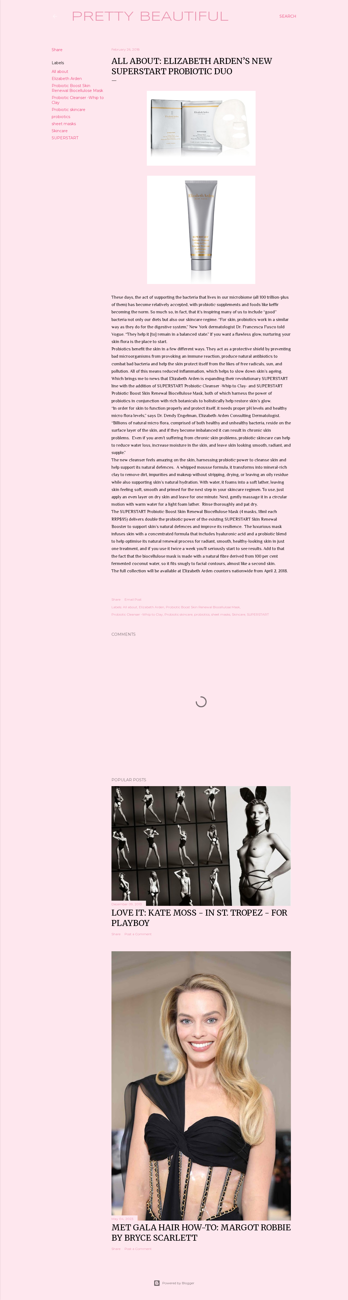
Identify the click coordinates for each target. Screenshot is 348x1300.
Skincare (60, 130)
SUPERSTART (65, 137)
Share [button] (57, 49)
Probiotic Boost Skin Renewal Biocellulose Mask (77, 88)
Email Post (133, 599)
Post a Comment (138, 934)
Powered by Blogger (178, 1283)
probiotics (61, 116)
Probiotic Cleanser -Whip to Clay (137, 614)
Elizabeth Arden (67, 78)
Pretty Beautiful (150, 16)
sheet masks (64, 123)
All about (60, 71)
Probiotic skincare (68, 109)
